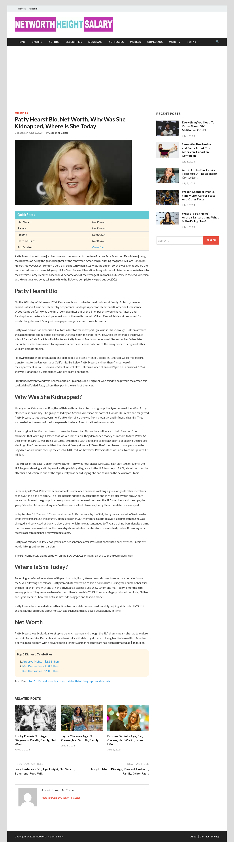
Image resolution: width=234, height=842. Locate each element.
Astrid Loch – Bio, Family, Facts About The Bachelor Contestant (199, 173)
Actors (54, 41)
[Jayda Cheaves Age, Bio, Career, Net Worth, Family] (82, 732)
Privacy (215, 836)
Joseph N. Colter (58, 132)
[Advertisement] (117, 78)
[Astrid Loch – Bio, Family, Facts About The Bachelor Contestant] (167, 170)
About (194, 836)
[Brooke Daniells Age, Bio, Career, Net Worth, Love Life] (128, 732)
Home (22, 41)
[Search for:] (187, 240)
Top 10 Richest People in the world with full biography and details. (69, 681)
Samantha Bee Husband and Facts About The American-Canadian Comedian (198, 149)
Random (33, 8)
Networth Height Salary (49, 836)
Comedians (155, 41)
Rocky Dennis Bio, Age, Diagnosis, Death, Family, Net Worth (35, 740)
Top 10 (191, 41)
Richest (22, 8)
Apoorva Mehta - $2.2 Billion (40, 661)
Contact (204, 836)
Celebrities (74, 41)
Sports (37, 41)
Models (135, 41)
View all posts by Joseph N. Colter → (62, 797)
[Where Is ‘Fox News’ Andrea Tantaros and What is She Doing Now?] (167, 214)
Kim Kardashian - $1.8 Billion (40, 666)
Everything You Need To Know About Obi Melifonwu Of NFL (198, 126)
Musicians (95, 41)
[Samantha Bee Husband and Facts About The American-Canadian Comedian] (167, 144)
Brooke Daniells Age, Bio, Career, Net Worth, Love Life (125, 740)
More (173, 41)
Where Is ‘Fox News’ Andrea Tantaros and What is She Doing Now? (200, 217)
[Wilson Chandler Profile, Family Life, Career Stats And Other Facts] (167, 192)
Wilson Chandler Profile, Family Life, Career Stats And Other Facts (198, 195)
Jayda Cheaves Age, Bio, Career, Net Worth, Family (80, 738)
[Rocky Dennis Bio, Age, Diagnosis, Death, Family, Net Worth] (35, 732)
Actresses (116, 41)
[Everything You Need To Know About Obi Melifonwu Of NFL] (167, 122)
